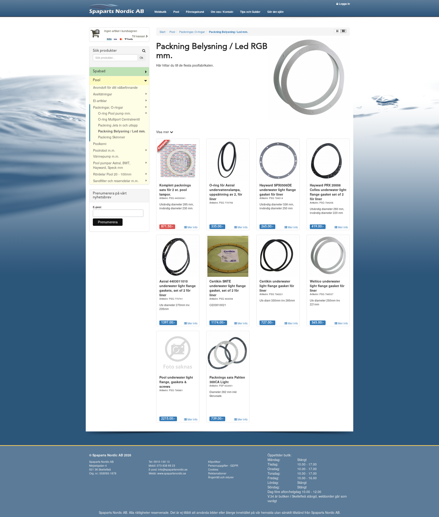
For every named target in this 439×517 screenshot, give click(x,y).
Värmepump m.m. (106, 156)
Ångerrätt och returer (221, 477)
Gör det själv (275, 12)
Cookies (213, 469)
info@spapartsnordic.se (172, 469)
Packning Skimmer (111, 137)
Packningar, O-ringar (108, 107)
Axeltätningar (102, 94)
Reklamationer (217, 473)
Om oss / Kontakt (222, 12)
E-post (97, 207)
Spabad (99, 71)
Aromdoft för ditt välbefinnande (115, 87)
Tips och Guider (250, 12)
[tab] (119, 57)
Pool (176, 12)
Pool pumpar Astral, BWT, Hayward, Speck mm (111, 165)
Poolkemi (99, 143)
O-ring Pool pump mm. (114, 113)
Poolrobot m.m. (104, 150)
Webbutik (160, 12)
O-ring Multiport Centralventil (119, 119)
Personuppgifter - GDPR (223, 465)
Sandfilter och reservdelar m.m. (116, 180)
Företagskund (195, 12)
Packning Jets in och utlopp (118, 125)
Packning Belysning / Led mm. (121, 131)
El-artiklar (100, 100)
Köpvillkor (214, 461)
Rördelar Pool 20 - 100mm (112, 174)
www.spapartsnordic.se (171, 473)
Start (162, 32)
